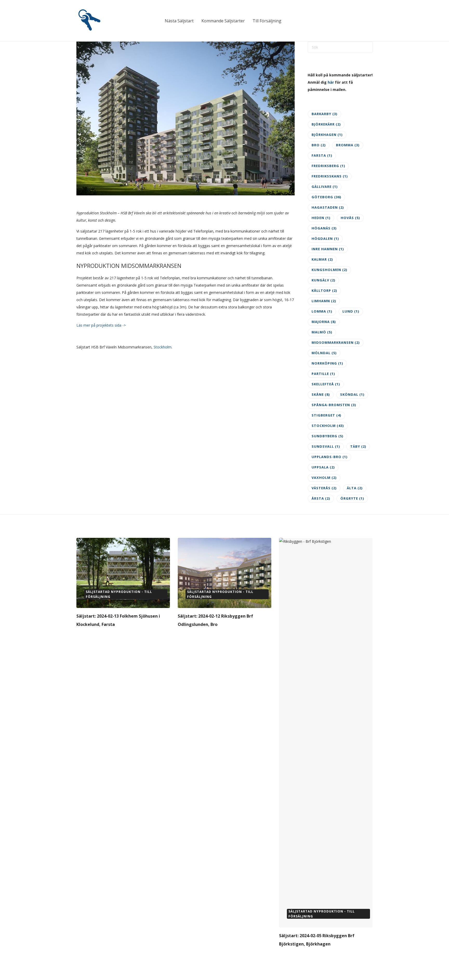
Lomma (322, 311)
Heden (321, 217)
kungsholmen (329, 269)
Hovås (350, 217)
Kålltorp (324, 290)
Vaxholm (324, 477)
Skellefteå (326, 384)
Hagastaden (328, 207)
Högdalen (325, 238)
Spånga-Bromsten (334, 404)
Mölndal (324, 353)
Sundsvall (326, 446)
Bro (319, 145)
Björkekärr (326, 124)
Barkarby (324, 113)
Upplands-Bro (329, 456)
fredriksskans (330, 176)
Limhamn (324, 301)
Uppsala (323, 467)
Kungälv (323, 280)
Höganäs (324, 228)
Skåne (321, 394)
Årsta (321, 498)
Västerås (324, 488)
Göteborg (326, 197)
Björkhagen (327, 134)
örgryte (352, 498)
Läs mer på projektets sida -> (101, 325)
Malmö (322, 332)
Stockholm (162, 347)
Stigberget (326, 415)
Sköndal (352, 394)
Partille (323, 373)
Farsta (322, 155)
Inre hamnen (328, 249)
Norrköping (327, 363)
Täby (358, 446)
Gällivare (325, 186)
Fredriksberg (328, 165)
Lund (350, 311)
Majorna (324, 321)
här (331, 82)
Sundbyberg (327, 436)
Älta (354, 488)
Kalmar (322, 259)
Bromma (347, 145)
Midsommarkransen (336, 342)
